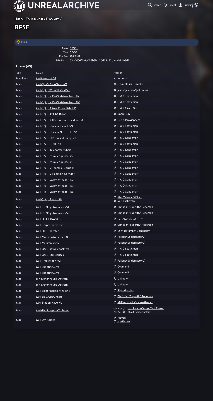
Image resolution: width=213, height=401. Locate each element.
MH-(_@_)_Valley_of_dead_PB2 (55, 179)
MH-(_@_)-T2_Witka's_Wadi (53, 90)
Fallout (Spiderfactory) (131, 236)
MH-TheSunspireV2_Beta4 (52, 310)
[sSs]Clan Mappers (128, 119)
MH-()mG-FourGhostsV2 (51, 84)
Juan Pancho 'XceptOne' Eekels (145, 308)
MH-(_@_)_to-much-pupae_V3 (54, 161)
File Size (63, 56)
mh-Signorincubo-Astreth (52, 278)
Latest (172, 5)
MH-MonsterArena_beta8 (52, 237)
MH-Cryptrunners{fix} (50, 225)
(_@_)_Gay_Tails (127, 107)
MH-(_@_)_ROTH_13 (48, 144)
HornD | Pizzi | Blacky (130, 84)
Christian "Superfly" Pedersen (135, 206)
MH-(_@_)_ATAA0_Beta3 (51, 114)
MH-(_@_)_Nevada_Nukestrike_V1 (56, 132)
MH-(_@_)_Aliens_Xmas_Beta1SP (56, 108)
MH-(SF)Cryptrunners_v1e (52, 213)
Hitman (121, 317)
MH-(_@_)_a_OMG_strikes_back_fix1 (58, 102)
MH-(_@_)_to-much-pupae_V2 (54, 156)
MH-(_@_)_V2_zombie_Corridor (55, 173)
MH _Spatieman (126, 200)
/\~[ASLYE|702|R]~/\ (130, 218)
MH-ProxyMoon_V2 (48, 260)
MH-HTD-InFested (47, 231)
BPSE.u (74, 48)
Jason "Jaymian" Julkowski (132, 90)
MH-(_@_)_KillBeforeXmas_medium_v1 (59, 120)
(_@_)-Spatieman (127, 149)
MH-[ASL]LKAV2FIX (48, 219)
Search (157, 5)
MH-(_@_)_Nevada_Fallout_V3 (54, 126)
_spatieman (123, 321)
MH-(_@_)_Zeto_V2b (49, 199)
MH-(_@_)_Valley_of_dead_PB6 (55, 191)
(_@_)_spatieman (127, 96)
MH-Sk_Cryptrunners (49, 296)
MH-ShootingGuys (47, 266)
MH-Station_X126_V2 (49, 302)
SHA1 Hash (61, 60)
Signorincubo (125, 290)
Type (65, 52)
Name (65, 48)
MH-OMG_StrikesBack (50, 254)
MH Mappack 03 (46, 78)
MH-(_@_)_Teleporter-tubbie (53, 149)
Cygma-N (123, 266)
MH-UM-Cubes (45, 319)
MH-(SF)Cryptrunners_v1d (52, 207)
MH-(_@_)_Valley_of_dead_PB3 (55, 185)
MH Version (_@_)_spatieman (134, 302)
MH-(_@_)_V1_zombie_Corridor (55, 167)
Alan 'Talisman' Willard (129, 197)
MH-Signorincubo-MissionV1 (53, 290)
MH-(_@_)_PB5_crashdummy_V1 (56, 138)
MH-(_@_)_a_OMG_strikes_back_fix (57, 96)
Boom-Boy (123, 113)
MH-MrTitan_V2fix (47, 243)
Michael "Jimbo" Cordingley (133, 230)
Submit (188, 5)
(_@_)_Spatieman (127, 137)
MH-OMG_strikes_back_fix (52, 248)
